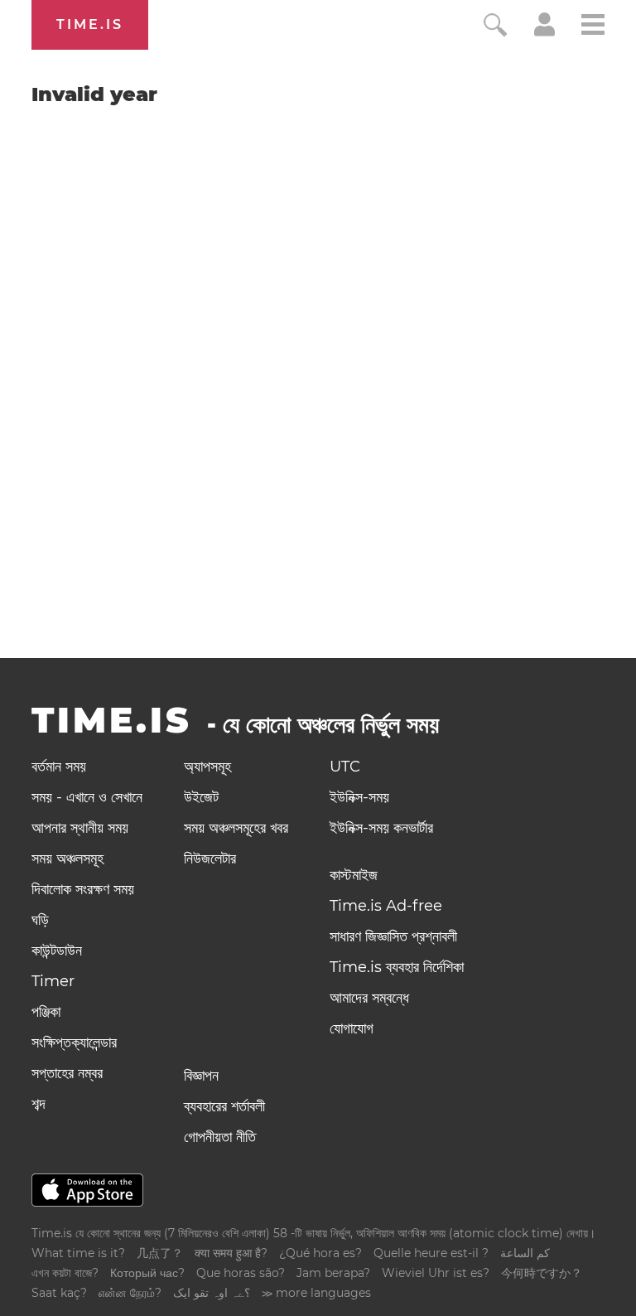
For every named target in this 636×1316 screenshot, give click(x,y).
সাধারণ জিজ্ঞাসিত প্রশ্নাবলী (393, 936)
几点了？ (160, 1253)
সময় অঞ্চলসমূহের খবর (236, 828)
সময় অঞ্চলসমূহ (67, 858)
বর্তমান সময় (58, 766)
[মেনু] (593, 26)
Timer (53, 981)
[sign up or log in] (544, 31)
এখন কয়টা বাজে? (65, 1272)
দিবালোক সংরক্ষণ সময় (82, 889)
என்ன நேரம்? (130, 1292)
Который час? (147, 1272)
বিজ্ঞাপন (201, 1076)
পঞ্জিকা (45, 1012)
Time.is (89, 24)
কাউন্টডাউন (56, 950)
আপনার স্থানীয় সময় (79, 828)
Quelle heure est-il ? (431, 1253)
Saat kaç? (59, 1292)
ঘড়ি (40, 920)
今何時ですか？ (541, 1272)
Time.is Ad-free (386, 906)
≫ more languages (316, 1292)
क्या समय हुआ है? (231, 1253)
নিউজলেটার (210, 858)
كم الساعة (525, 1253)
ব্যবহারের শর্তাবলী (224, 1106)
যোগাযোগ (351, 1028)
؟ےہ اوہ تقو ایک (211, 1292)
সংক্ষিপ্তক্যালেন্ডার (74, 1042)
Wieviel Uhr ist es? (435, 1272)
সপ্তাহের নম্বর (67, 1073)
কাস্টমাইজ (354, 875)
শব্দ (38, 1104)
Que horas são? (240, 1272)
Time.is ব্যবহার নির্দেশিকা (397, 967)
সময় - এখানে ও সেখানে (86, 797)
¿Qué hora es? (320, 1253)
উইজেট (201, 797)
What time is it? (78, 1253)
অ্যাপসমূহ (207, 766)
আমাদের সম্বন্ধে (369, 998)
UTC (345, 766)
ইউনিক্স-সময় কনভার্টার (381, 828)
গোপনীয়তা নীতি (220, 1137)
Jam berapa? (333, 1272)
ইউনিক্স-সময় (359, 797)
